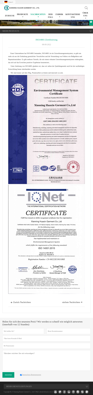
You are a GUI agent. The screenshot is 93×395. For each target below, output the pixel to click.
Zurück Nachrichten (21, 302)
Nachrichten (38, 14)
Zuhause (10, 16)
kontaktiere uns (73, 15)
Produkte (22, 14)
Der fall (50, 15)
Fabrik (59, 14)
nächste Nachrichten (72, 302)
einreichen (8, 375)
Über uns (85, 14)
